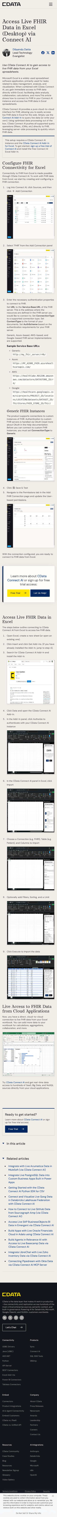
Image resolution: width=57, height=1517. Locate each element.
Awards (33, 1415)
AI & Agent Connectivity (13, 1411)
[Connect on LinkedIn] (53, 52)
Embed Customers (10, 1415)
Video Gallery (8, 1479)
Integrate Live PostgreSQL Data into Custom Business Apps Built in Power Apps (29, 1178)
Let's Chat (11, 1327)
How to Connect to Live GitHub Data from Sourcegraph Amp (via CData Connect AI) (29, 1212)
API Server (7, 1365)
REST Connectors (10, 1370)
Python (5, 1361)
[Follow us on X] (48, 52)
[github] (16, 1317)
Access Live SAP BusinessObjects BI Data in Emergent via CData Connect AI (31, 1223)
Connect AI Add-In (12, 117)
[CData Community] (21, 1317)
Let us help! (40, 593)
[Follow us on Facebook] (42, 52)
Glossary (6, 1475)
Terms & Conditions (9, 1491)
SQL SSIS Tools (36, 1356)
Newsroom (35, 1411)
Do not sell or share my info (28, 1513)
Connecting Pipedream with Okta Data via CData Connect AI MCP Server (30, 1263)
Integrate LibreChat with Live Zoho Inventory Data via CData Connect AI (29, 1253)
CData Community (10, 1451)
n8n (31, 1470)
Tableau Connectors (11, 1384)
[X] (10, 1317)
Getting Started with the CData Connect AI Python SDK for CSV (26, 1189)
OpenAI (33, 1475)
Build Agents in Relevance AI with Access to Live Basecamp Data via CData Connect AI (28, 1243)
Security (46, 1491)
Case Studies (8, 1456)
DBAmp (33, 1361)
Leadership (35, 1420)
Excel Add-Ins (8, 1375)
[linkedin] (4, 1317)
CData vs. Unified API (11, 1425)
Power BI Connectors (11, 1379)
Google (33, 1461)
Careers (33, 1429)
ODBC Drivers (8, 1346)
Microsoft (34, 1465)
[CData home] (13, 4)
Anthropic (34, 1451)
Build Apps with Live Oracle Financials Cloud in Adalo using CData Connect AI (31, 1232)
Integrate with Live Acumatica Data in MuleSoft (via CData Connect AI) (30, 1167)
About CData (36, 1401)
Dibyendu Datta (22, 49)
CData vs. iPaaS (9, 1420)
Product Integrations (11, 1406)
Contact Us (35, 1434)
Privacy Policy (30, 1491)
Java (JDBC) (7, 1351)
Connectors (7, 1401)
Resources (7, 1465)
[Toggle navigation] (50, 4)
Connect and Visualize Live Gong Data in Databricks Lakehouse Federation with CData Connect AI (30, 1200)
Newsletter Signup (10, 1470)
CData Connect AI (15, 1082)
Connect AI (35, 1351)
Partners (34, 1425)
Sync (32, 1346)
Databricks (35, 1456)
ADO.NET (6, 1356)
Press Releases (36, 1406)
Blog (4, 1461)
